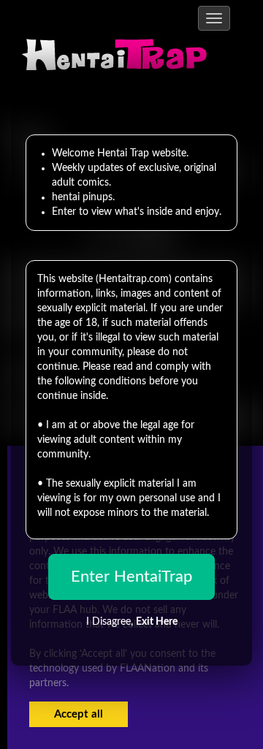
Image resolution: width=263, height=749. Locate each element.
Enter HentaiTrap (131, 577)
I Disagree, (132, 622)
